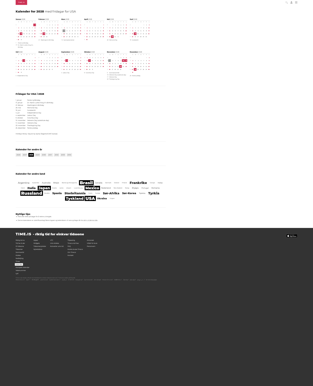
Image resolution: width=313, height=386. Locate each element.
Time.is (21, 2)
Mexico (92, 188)
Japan (44, 188)
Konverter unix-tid (56, 246)
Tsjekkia (142, 193)
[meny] (296, 2)
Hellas (160, 183)
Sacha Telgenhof (42, 134)
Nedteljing (19, 258)
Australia (46, 183)
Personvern (91, 246)
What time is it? (20, 280)
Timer (18, 261)
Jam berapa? (97, 280)
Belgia (56, 183)
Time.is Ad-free (73, 243)
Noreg (127, 188)
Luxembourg (78, 188)
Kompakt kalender (22, 267)
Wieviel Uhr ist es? (107, 280)
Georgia (152, 183)
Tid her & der (20, 243)
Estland (116, 183)
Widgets (37, 243)
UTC (51, 240)
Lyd (17, 273)
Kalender (19, 264)
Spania (57, 193)
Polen (135, 188)
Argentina (23, 182)
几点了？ (28, 280)
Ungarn (112, 198)
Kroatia (54, 188)
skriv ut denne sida (90, 220)
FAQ (69, 246)
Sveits (90, 193)
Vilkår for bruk (92, 243)
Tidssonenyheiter (40, 246)
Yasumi (30, 134)
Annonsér (90, 240)
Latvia (61, 188)
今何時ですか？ (118, 280)
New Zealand (118, 188)
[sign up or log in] (291, 3)
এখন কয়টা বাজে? (71, 280)
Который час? (79, 280)
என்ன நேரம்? (133, 280)
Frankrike (138, 183)
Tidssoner (19, 249)
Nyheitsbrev (38, 249)
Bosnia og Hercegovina (69, 183)
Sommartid (67, 40)
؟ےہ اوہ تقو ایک (141, 280)
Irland (23, 188)
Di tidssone (20, 246)
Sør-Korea (129, 193)
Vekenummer (21, 270)
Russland (31, 193)
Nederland (106, 188)
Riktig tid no (20, 240)
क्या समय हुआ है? (35, 280)
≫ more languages (151, 280)
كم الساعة (64, 280)
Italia (31, 188)
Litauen (68, 188)
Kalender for (46, 11)
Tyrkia (153, 193)
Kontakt (70, 255)
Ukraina (102, 198)
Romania (155, 188)
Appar (36, 240)
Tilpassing (71, 240)
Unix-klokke (54, 243)
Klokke (18, 255)
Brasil (86, 182)
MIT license (53, 134)
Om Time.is (72, 252)
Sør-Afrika (111, 193)
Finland (124, 183)
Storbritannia (75, 193)
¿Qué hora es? (44, 280)
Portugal (145, 188)
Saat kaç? (126, 280)
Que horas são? (88, 280)
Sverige (97, 193)
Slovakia (46, 193)
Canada (98, 183)
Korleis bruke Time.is (75, 249)
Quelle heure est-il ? (55, 280)
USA (73, 11)
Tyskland (74, 198)
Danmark (108, 183)
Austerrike (35, 183)
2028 (23, 19)
